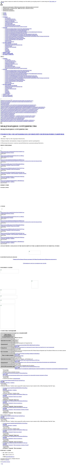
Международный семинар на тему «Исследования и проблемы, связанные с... (17, 121)
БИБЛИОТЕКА (8, 82)
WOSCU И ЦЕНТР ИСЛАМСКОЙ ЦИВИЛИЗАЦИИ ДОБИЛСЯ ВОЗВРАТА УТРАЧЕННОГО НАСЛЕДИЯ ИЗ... (22, 108)
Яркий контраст (6, 8)
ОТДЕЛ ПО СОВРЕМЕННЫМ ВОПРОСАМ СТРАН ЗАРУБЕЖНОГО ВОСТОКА (21, 75)
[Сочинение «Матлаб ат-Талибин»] (12, 176)
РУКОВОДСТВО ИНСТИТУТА (11, 64)
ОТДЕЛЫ (5, 69)
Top (2, 463)
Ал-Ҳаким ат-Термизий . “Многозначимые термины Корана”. (13, 173)
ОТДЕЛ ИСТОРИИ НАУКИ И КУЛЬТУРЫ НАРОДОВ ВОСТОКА (18, 70)
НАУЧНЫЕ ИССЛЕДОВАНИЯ (11, 85)
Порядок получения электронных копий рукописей (16, 68)
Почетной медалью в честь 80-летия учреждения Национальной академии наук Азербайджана (35, 362)
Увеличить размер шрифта (20, 7)
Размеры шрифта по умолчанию (32, 7)
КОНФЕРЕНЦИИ (8, 87)
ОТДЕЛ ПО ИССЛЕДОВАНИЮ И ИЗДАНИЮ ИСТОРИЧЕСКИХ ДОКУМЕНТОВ (21, 76)
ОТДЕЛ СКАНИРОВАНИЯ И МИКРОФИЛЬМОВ (15, 80)
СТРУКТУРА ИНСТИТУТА (10, 61)
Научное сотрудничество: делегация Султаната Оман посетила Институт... (16, 101)
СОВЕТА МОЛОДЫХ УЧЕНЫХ (6, 156)
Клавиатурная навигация (8, 9)
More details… (52, 1)
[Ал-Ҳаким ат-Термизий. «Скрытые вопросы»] (12, 168)
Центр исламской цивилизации (7, 114)
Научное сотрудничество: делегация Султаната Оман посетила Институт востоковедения (34, 347)
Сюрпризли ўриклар (4, 103)
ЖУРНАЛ (7, 91)
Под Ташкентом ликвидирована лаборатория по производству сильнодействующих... (19, 110)
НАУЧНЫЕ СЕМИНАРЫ (8, 96)
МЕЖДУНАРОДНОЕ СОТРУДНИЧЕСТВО (13, 86)
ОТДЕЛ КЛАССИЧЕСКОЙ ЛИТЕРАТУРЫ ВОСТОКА (16, 74)
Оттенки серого (22, 8)
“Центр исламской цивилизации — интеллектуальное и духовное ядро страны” (17, 116)
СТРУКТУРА (7, 59)
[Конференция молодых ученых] (12, 151)
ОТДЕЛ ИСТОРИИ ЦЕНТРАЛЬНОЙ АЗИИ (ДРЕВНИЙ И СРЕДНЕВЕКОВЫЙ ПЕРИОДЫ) (23, 73)
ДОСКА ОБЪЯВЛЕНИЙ (7, 95)
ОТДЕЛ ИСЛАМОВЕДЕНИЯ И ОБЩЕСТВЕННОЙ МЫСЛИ (17, 71)
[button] (34, 4)
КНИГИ (6, 89)
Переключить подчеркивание (9, 10)
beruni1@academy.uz (10, 456)
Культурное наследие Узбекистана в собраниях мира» (12, 119)
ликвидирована (16, 378)
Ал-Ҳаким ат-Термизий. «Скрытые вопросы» (10, 169)
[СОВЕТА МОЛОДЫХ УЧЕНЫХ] (12, 155)
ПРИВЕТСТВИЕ (6, 94)
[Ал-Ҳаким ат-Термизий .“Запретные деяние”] (12, 164)
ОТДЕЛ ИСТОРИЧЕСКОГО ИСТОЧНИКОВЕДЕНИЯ (15, 72)
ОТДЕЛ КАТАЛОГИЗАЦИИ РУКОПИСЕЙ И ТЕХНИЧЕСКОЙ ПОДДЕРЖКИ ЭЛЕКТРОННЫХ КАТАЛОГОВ (27, 78)
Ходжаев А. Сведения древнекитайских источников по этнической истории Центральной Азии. (21, 161)
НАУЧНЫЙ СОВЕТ (9, 65)
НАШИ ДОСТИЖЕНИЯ (10, 62)
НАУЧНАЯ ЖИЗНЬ (7, 84)
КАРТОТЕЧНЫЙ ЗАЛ (9, 83)
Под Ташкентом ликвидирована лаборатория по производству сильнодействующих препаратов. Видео (25, 375)
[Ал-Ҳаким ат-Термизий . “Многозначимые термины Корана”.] (12, 172)
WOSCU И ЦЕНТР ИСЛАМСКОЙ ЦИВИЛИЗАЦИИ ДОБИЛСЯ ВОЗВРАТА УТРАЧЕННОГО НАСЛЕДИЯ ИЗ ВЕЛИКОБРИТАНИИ (41, 368)
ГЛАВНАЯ (5, 58)
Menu (3, 56)
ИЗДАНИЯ (7, 92)
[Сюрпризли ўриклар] (27, 353)
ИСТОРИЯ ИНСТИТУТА (10, 60)
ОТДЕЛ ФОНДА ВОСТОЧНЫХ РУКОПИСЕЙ (14, 79)
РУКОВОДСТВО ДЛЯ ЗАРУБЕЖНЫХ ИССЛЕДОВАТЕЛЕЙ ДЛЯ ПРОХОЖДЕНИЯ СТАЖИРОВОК (32, 134)
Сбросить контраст (30, 8)
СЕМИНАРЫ (7, 93)
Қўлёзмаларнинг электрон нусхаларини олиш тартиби (34, 263)
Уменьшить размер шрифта (9, 7)
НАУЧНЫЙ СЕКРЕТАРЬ (10, 66)
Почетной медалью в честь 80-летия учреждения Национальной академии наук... (18, 106)
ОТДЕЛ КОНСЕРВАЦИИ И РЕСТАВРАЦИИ (14, 81)
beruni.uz (7, 459)
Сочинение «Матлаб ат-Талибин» (7, 177)
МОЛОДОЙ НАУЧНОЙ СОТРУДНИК (12, 67)
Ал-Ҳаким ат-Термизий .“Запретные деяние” (10, 165)
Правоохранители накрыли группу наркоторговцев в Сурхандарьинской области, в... (18, 112)
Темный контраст (14, 8)
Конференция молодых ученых (7, 152)
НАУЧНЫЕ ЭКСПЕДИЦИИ (10, 88)
